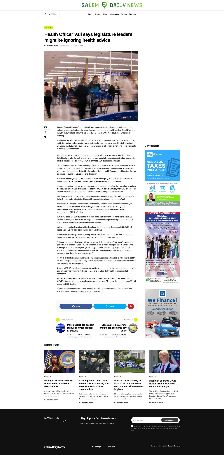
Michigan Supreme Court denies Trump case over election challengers (162, 383)
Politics (49, 27)
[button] (45, 14)
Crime (69, 334)
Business (103, 334)
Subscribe (169, 420)
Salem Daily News (54, 447)
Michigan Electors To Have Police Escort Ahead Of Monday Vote (58, 383)
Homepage (96, 447)
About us (111, 447)
